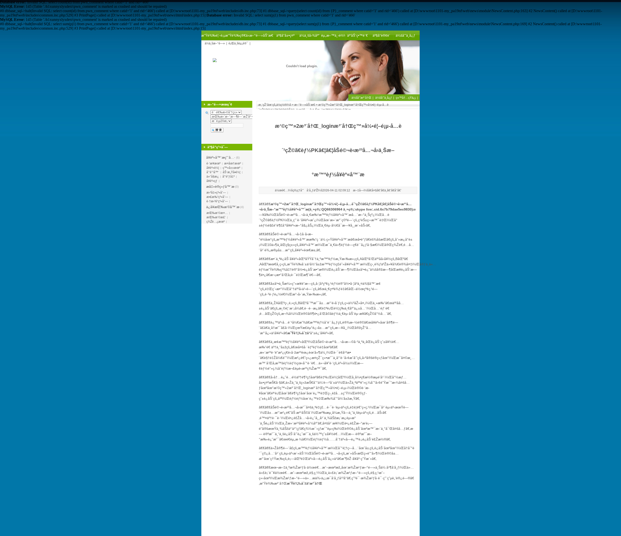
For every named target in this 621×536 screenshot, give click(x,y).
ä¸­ (385, 190)
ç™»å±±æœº (231, 168)
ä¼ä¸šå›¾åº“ (309, 35)
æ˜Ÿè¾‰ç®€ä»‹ (237, 35)
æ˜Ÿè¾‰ (273, 269)
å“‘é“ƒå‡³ (228, 176)
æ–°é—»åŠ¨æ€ (261, 35)
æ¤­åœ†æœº (232, 163)
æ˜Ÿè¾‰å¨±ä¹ (298, 264)
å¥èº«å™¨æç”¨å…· (220, 157)
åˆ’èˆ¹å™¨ (212, 172)
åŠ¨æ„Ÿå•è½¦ (231, 172)
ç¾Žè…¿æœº (215, 221)
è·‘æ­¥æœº (213, 163)
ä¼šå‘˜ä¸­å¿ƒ (405, 35)
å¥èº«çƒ (211, 181)
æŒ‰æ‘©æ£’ (216, 217)
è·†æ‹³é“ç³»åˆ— (217, 201)
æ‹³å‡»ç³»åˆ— (216, 192)
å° (395, 190)
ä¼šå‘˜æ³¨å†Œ (361, 97)
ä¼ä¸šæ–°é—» (215, 43)
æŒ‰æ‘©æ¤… (217, 213)
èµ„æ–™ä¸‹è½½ (333, 35)
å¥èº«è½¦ (212, 168)
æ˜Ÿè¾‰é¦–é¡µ (213, 35)
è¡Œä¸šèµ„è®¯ (238, 43)
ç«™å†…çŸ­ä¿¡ (406, 97)
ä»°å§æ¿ (212, 176)
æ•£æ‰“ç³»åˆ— (217, 197)
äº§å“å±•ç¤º (285, 35)
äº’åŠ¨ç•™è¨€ (357, 35)
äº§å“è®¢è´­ (381, 35)
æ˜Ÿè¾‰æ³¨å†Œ (273, 483)
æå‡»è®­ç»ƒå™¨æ (220, 186)
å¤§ (374, 190)
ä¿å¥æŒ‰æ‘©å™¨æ (222, 207)
